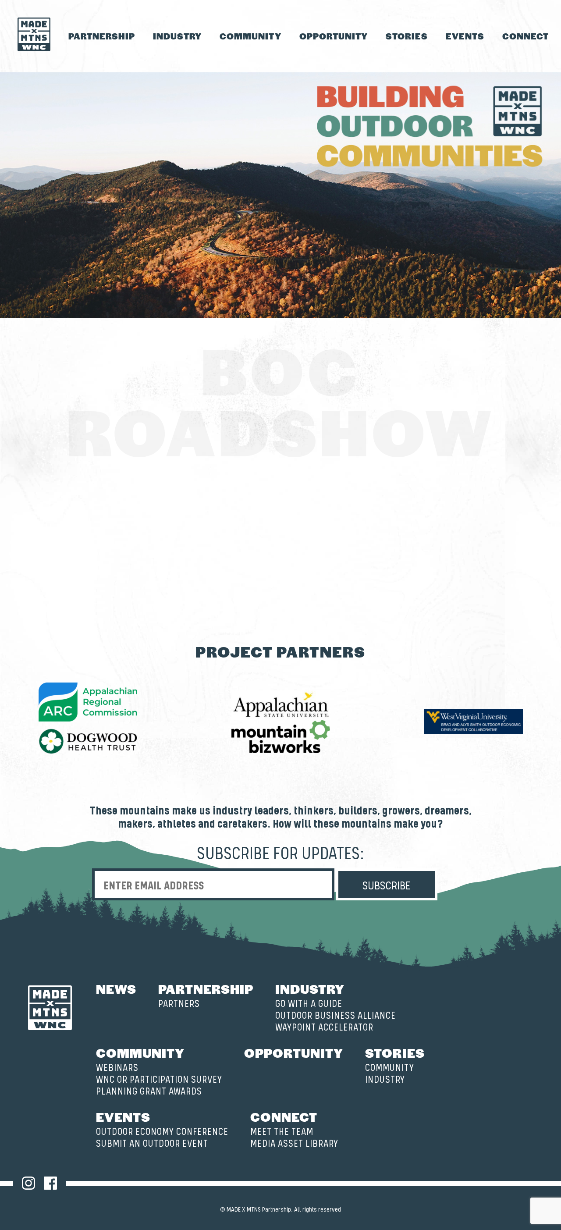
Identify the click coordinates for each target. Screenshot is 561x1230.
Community (250, 36)
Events (465, 36)
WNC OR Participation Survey (159, 1079)
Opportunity (333, 36)
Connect (525, 36)
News (116, 988)
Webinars (117, 1068)
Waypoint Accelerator (324, 1027)
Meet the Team (281, 1132)
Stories (407, 36)
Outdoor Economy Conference (162, 1132)
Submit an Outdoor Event (152, 1143)
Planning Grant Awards (149, 1091)
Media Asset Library (294, 1143)
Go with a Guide (308, 1004)
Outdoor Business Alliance (335, 1015)
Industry (177, 36)
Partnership (101, 36)
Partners (179, 1004)
